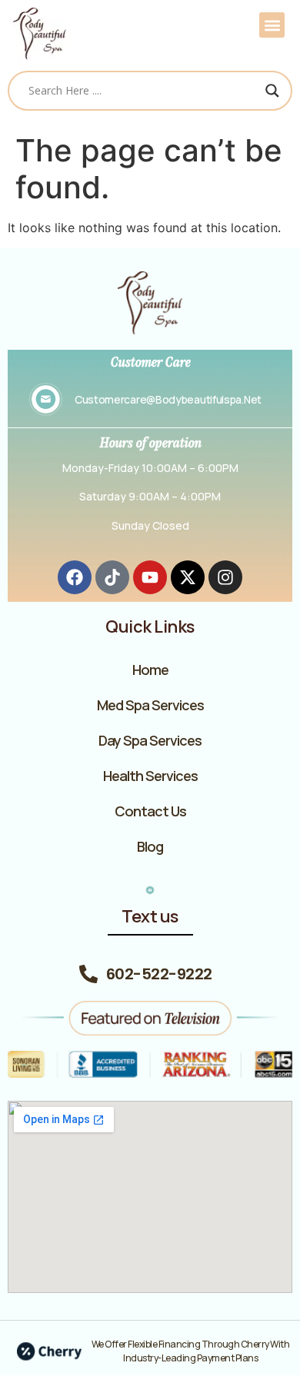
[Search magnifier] (272, 90)
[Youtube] (150, 577)
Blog (150, 846)
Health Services (150, 775)
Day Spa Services (150, 740)
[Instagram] (225, 577)
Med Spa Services (150, 705)
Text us (150, 916)
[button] (272, 25)
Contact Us (150, 811)
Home (150, 669)
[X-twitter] (188, 577)
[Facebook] (75, 577)
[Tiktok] (112, 577)
